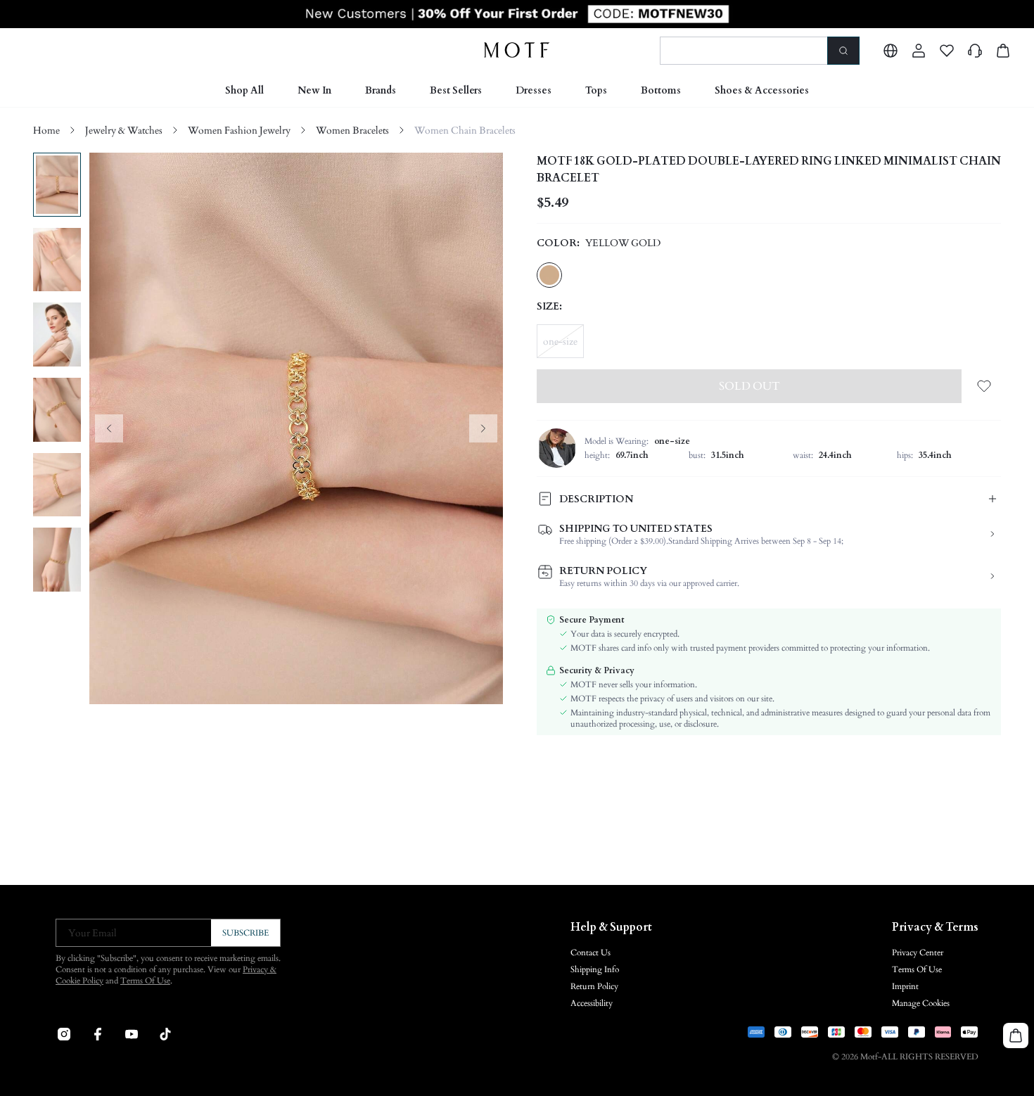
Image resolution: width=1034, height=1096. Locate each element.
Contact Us (590, 952)
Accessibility (591, 1003)
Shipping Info (594, 969)
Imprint (905, 986)
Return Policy (594, 986)
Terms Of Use (145, 981)
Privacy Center (917, 952)
